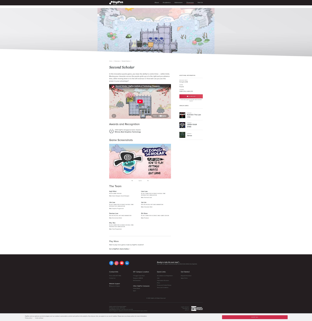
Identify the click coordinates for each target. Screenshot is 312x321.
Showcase (117, 61)
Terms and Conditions (162, 287)
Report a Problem (115, 286)
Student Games (126, 61)
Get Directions (136, 280)
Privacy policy (28, 318)
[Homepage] (116, 1)
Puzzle (181, 86)
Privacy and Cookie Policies (164, 285)
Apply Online (184, 278)
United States (136, 288)
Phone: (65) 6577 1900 (115, 275)
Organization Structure (163, 280)
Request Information (186, 275)
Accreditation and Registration (165, 275)
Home (110, 61)
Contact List (112, 278)
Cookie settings (39, 318)
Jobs (158, 278)
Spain (134, 290)
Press (158, 282)
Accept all (254, 317)
